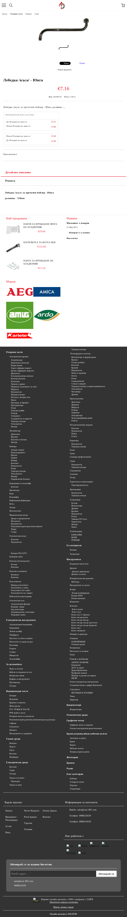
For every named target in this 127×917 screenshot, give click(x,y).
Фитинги (13, 730)
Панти (13, 400)
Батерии (73, 550)
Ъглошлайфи (14, 659)
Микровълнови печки (18, 515)
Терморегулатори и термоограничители (88, 386)
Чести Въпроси (31, 811)
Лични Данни (50, 811)
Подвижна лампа (18, 615)
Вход (7, 832)
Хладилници (75, 500)
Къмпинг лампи (17, 607)
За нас (8, 826)
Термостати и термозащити (81, 482)
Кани (11, 494)
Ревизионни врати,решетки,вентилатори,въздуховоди (32, 720)
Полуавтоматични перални (81, 425)
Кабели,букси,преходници (20, 596)
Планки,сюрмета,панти (79, 752)
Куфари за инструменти (19, 679)
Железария (72, 757)
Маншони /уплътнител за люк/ (24, 387)
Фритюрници (75, 489)
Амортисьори (16, 360)
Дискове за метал (78, 574)
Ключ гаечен (77, 609)
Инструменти (74, 559)
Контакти (15, 575)
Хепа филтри (76, 415)
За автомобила (14, 664)
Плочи (74, 376)
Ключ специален (78, 630)
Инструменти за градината (20, 733)
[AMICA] (46, 292)
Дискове (73, 568)
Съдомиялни (75, 471)
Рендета (12, 649)
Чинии (13, 529)
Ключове (15, 463)
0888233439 (85, 816)
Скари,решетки (77, 381)
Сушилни (74, 474)
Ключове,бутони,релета (19, 561)
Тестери (12, 686)
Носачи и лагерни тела (20, 397)
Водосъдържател (18, 452)
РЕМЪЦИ (75, 540)
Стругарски (75, 689)
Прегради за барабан (19, 403)
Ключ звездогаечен (79, 617)
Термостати (76, 522)
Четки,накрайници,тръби (81, 418)
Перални (73, 785)
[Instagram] (82, 827)
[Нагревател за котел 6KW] (13, 248)
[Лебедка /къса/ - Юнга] (63, 40)
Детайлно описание (18, 172)
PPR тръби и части (17, 713)
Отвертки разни (78, 644)
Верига (73, 745)
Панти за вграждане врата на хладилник (40, 225)
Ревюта (10, 180)
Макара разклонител (19, 585)
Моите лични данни (63, 907)
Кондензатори (74, 705)
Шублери (75, 582)
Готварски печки (77, 782)
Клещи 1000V (77, 596)
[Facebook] (69, 827)
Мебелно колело (77, 748)
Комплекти (74, 602)
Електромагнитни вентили (22, 376)
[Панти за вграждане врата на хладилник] (13, 230)
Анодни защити (17, 450)
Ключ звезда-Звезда (80, 620)
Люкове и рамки (18, 384)
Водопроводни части (17, 691)
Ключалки (15, 381)
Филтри (14, 427)
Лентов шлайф (15, 631)
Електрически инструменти (21, 620)
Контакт (47, 817)
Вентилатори (76, 506)
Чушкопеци (74, 554)
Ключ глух (76, 612)
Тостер (72, 477)
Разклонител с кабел (19, 588)
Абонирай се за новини (79, 233)
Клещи (72, 589)
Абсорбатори (14, 431)
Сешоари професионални (80, 457)
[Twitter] (75, 827)
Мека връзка (14, 706)
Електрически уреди (17, 762)
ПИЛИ (74, 678)
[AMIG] (19, 316)
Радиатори (74, 440)
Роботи (74, 421)
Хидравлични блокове (20, 479)
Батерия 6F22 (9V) (19, 553)
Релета (74, 436)
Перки (74, 433)
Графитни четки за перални (81, 725)
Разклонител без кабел (20, 590)
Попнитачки (75, 648)
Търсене (28, 823)
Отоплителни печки (17, 536)
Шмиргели (13, 655)
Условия (28, 829)
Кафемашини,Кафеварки (19, 500)
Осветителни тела (16, 601)
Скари (72, 461)
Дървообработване (79, 670)
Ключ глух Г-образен (80, 615)
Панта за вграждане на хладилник (38, 262)
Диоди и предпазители (20, 518)
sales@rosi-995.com (86, 810)
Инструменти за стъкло (80, 585)
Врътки (14, 455)
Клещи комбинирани (80, 593)
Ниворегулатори (18, 395)
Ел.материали (74, 545)
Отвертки (74, 638)
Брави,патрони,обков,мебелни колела (87, 734)
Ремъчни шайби (17, 411)
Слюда (13, 532)
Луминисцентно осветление (22, 612)
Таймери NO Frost (79, 519)
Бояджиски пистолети (79, 564)
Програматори (17, 405)
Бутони (74, 503)
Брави (72, 741)
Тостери (12, 774)
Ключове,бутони (18, 379)
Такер (72, 696)
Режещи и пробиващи (79, 659)
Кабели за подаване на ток (20, 672)
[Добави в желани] (119, 155)
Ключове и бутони (19, 440)
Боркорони (76, 665)
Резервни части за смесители (21, 716)
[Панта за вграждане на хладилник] (13, 266)
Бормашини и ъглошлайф (20, 483)
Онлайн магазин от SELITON (63, 914)
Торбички (75, 413)
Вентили (12, 743)
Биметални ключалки (20, 363)
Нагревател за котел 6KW (39, 242)
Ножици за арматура (78, 634)
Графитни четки (75, 720)
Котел (11, 504)
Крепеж (70, 763)
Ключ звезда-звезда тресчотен (84, 623)
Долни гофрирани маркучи (22, 371)
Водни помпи (16, 365)
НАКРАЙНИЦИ (78, 642)
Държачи (75, 405)
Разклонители (15, 581)
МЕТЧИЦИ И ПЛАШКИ (82, 693)
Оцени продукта (64, 70)
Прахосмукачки (76, 399)
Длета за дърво (77, 668)
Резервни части (16, 14)
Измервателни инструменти (81, 578)
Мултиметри (14, 682)
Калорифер (14, 497)
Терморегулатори (18, 421)
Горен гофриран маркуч (21, 368)
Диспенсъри (14, 490)
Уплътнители (16, 424)
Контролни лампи (16, 676)
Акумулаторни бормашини (20, 624)
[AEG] (19, 292)
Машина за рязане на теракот (83, 676)
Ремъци (14, 413)
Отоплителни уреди (77, 715)
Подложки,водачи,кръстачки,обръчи (26, 526)
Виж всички (72, 238)
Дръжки (74, 394)
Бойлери (29, 14)
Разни (37, 14)
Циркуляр (74, 700)
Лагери (12, 507)
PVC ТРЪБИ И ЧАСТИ (19, 709)
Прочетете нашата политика (64, 902)
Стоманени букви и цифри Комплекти (86, 685)
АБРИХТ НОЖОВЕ (80, 662)
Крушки (14, 437)
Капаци (14, 460)
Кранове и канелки (17, 703)
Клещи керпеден (78, 598)
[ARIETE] (19, 336)
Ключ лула (76, 628)
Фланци (14, 476)
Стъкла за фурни (78, 384)
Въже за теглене (16, 669)
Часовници (76, 392)
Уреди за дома (15, 785)
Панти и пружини (78, 373)
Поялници (13, 645)
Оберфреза (14, 635)
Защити (14, 458)
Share (66, 63)
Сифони (12, 723)
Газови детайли (77, 362)
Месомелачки (15, 511)
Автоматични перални (18, 356)
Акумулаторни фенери (20, 604)
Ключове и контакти (18, 571)
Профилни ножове (79, 673)
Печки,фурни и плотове (80, 354)
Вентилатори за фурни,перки (83, 357)
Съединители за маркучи (21, 419)
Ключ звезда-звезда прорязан (84, 625)
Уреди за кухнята (16, 778)
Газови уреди (13, 739)
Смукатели (14, 727)
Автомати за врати (78, 738)
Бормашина (14, 628)
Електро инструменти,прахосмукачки (86, 728)
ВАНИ (74, 537)
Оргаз (11, 750)
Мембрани (13, 757)
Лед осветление (17, 609)
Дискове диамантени (80, 572)
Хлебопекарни (76, 531)
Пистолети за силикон (79, 651)
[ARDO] (46, 315)
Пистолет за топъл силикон (21, 638)
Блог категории (75, 774)
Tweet (82, 63)
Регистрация (30, 817)
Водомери (13, 699)
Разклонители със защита (21, 593)
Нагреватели (16, 392)
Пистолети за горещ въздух (21, 642)
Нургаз (12, 747)
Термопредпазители (79, 485)
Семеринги (15, 416)
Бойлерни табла (16, 557)
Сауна (72, 453)
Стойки (12, 652)
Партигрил (15, 781)
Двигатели (15, 373)
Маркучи (15, 389)
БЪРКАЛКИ (76, 535)
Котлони (12, 754)
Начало (4, 14)
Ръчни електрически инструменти (84, 682)
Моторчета (15, 521)
